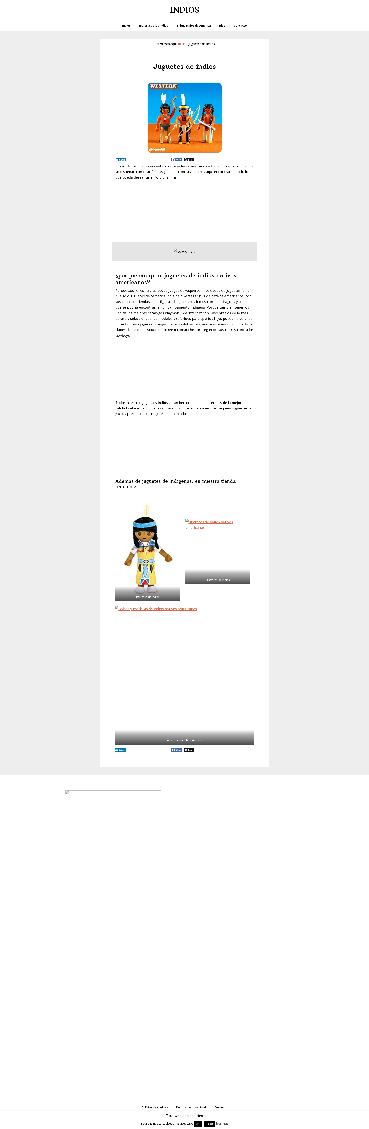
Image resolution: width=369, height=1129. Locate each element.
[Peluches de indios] (147, 551)
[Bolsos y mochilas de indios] (184, 675)
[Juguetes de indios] (184, 117)
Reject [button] (209, 1123)
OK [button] (197, 1123)
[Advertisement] (184, 212)
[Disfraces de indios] (217, 551)
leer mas (222, 1123)
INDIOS (184, 10)
